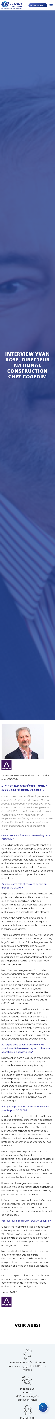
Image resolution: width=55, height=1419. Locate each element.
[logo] (11, 5)
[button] (51, 5)
